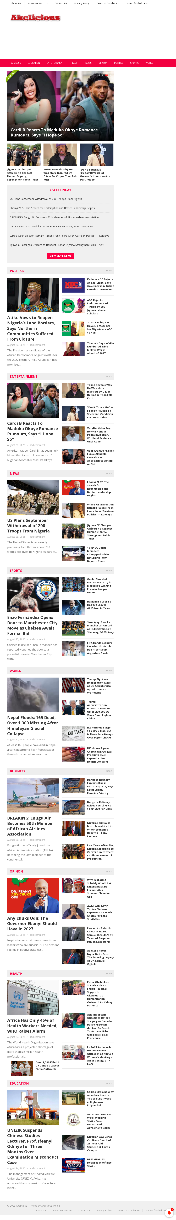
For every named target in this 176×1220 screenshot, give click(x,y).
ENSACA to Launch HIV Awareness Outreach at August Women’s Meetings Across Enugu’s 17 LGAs (100, 1055)
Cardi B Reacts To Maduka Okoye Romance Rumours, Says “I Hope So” (52, 226)
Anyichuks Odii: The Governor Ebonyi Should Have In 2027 (32, 923)
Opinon (16, 871)
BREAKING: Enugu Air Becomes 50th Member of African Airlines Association (54, 217)
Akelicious (21, 1205)
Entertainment (55, 62)
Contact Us (61, 3)
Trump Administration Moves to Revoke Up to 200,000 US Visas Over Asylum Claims (99, 710)
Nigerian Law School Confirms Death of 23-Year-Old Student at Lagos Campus (100, 1143)
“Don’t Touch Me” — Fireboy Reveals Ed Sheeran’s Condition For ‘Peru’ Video (95, 174)
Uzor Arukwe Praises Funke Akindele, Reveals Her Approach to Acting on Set (100, 457)
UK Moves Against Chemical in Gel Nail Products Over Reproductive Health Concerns (99, 754)
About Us (16, 3)
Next (110, 106)
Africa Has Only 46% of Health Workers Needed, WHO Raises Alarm (32, 1025)
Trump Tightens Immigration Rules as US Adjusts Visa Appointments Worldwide (99, 685)
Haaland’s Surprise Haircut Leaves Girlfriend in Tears (99, 605)
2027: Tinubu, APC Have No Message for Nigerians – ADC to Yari (99, 327)
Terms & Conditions (107, 3)
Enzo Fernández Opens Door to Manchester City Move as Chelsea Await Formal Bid (32, 625)
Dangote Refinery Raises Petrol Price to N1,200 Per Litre (99, 805)
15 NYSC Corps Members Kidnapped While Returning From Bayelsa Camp (98, 554)
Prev (10, 106)
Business (16, 62)
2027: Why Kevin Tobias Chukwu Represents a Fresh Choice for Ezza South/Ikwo (99, 912)
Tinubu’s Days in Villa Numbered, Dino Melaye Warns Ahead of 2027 (100, 348)
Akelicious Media (50, 1205)
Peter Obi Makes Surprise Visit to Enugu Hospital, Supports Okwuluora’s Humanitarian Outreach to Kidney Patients (100, 993)
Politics (118, 62)
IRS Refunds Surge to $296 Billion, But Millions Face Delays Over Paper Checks (100, 732)
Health (75, 62)
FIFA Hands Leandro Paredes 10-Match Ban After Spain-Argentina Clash (100, 648)
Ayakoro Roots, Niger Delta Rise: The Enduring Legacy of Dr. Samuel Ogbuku (100, 957)
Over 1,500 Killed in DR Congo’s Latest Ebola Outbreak (48, 1065)
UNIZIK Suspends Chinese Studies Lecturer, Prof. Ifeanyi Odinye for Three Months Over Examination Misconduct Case (32, 1146)
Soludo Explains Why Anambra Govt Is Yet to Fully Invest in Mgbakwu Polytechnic (100, 1098)
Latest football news (137, 3)
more (109, 270)
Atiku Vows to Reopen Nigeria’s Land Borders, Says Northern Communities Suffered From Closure (31, 328)
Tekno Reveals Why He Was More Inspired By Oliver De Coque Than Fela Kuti (60, 174)
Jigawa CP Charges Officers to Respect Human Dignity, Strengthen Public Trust (22, 174)
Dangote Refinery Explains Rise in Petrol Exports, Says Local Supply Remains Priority (100, 786)
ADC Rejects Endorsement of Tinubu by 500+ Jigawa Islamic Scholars (97, 306)
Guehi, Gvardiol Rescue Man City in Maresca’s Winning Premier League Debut (99, 585)
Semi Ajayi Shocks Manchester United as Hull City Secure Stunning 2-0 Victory (100, 627)
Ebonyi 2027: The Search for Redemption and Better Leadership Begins (52, 208)
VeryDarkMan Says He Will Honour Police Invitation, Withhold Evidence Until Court (99, 434)
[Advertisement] (121, 35)
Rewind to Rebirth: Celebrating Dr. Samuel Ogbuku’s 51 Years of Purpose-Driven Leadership (100, 934)
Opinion (102, 62)
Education (34, 62)
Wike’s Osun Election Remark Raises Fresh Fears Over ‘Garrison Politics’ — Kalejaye (60, 132)
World (149, 62)
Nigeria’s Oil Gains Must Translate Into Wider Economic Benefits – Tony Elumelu (100, 829)
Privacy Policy (81, 3)
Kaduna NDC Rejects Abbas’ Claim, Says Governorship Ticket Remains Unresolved (100, 284)
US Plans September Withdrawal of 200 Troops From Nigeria (46, 198)
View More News (60, 255)
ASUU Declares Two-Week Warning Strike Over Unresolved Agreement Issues (100, 1121)
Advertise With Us (38, 3)
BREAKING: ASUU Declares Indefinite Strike (99, 1163)
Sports (134, 62)
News (88, 62)
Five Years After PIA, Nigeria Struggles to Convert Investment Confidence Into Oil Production (100, 851)
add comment (37, 344)
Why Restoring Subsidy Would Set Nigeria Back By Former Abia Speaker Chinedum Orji (99, 888)
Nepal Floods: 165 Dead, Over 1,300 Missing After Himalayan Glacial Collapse (32, 725)
